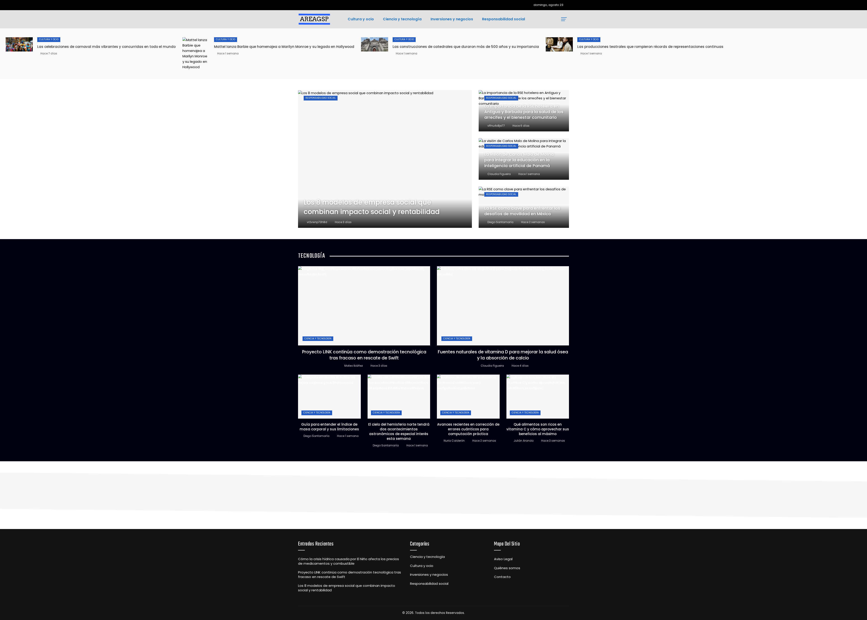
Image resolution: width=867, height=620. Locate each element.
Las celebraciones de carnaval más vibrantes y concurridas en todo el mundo (106, 46)
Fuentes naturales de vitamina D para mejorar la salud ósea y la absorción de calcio (503, 355)
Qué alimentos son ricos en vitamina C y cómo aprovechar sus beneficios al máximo (537, 429)
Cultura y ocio (48, 39)
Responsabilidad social (320, 98)
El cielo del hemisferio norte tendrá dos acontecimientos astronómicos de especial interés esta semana (398, 431)
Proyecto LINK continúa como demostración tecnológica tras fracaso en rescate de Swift (364, 355)
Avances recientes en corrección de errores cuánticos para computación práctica (468, 429)
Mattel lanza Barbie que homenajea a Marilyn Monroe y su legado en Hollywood (284, 46)
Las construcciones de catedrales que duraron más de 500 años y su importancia (466, 46)
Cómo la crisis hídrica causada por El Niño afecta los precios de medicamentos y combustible (348, 561)
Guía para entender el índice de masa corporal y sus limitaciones (329, 426)
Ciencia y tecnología (317, 338)
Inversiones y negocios (429, 574)
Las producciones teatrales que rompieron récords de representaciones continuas (650, 46)
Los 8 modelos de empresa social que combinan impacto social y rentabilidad (346, 587)
